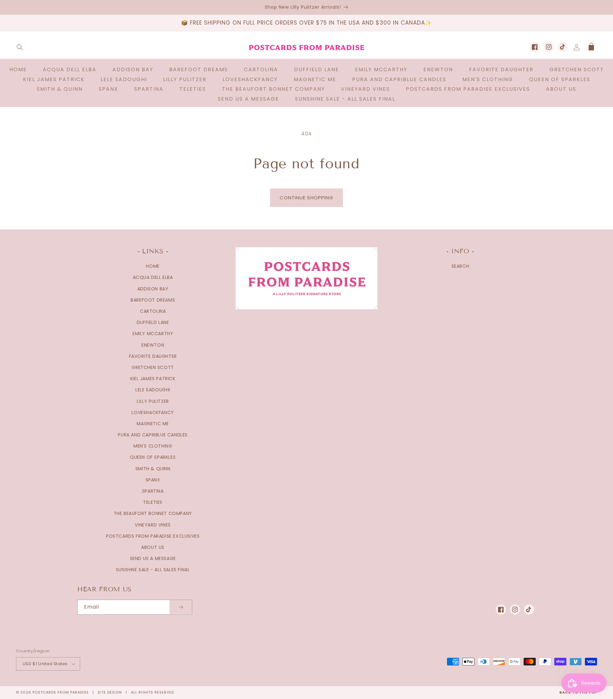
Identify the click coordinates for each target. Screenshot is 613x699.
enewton (152, 345)
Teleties (153, 502)
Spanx (153, 480)
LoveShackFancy (153, 412)
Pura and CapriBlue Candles (153, 435)
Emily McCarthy (152, 333)
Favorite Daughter (153, 356)
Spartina (153, 491)
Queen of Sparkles (153, 457)
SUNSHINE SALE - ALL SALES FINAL (153, 569)
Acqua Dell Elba (153, 277)
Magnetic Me (153, 423)
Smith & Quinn (152, 468)
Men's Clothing (152, 446)
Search (460, 266)
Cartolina (153, 311)
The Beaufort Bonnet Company (153, 513)
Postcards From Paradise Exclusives (153, 536)
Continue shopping (306, 197)
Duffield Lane (153, 322)
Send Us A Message (153, 558)
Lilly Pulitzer (153, 401)
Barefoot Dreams (153, 300)
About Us (152, 547)
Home (152, 266)
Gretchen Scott (153, 367)
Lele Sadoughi (152, 390)
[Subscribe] (181, 607)
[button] (20, 47)
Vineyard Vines (152, 525)
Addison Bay (153, 289)
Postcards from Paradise (61, 692)
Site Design (110, 692)
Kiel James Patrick (153, 378)
